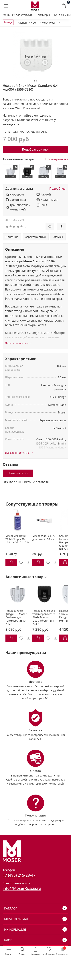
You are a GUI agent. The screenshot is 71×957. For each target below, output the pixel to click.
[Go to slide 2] (36, 80)
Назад (8, 22)
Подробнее (57, 188)
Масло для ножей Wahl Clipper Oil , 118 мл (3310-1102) (17, 539)
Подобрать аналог (35, 149)
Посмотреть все (56, 159)
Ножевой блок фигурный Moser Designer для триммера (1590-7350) (16, 617)
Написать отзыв (18, 473)
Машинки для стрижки (17, 15)
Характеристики (35, 237)
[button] (22, 227)
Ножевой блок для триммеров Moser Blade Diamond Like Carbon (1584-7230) (43, 617)
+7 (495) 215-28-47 (19, 875)
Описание (11, 237)
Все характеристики (17, 452)
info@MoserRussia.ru (22, 888)
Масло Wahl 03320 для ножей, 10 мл (43, 537)
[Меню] (6, 6)
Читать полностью (17, 343)
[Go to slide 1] (34, 80)
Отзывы (58, 237)
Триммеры (43, 15)
